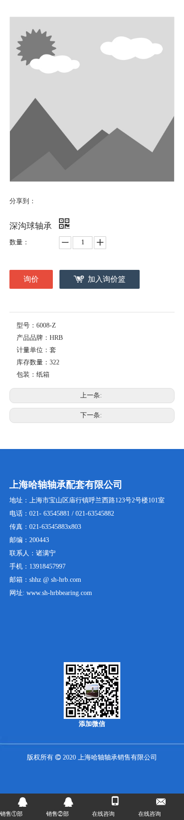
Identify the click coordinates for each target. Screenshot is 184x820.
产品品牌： (33, 337)
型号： (26, 325)
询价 (31, 279)
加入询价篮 (106, 279)
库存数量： (33, 362)
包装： (26, 374)
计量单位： (33, 350)
